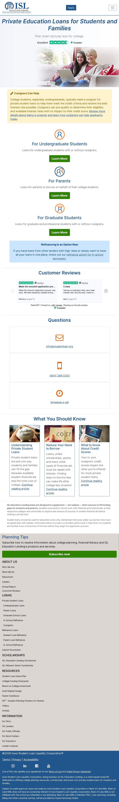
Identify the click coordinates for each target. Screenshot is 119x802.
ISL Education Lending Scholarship (19, 660)
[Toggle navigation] (113, 8)
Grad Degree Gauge (11, 691)
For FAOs (6, 721)
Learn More (59, 158)
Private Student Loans (13, 600)
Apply (71, 7)
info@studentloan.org (59, 346)
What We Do (8, 572)
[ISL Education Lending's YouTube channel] (49, 765)
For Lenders (8, 726)
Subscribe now (59, 554)
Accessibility (31, 759)
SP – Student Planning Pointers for (23, 700)
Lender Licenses (10, 746)
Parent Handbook (10, 696)
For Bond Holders (10, 736)
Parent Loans (9, 610)
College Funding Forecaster (15, 681)
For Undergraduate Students (59, 143)
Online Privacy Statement (78, 771)
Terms (6, 759)
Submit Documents (11, 650)
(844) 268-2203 (59, 375)
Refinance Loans (10, 630)
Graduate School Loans (14, 615)
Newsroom (7, 577)
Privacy (16, 759)
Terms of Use (55, 771)
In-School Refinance (13, 620)
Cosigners (8, 625)
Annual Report (9, 586)
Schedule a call (60, 402)
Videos (5, 705)
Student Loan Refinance (14, 635)
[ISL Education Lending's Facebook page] (37, 765)
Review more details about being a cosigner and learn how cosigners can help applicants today (57, 115)
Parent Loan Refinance (14, 640)
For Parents (59, 180)
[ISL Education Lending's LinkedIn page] (25, 765)
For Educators (9, 741)
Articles (5, 710)
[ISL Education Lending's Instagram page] (13, 765)
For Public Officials (11, 731)
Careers (6, 582)
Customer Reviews (11, 591)
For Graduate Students (60, 217)
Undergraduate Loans (14, 605)
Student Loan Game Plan (14, 676)
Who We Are (8, 567)
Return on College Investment (16, 686)
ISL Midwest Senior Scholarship (17, 665)
